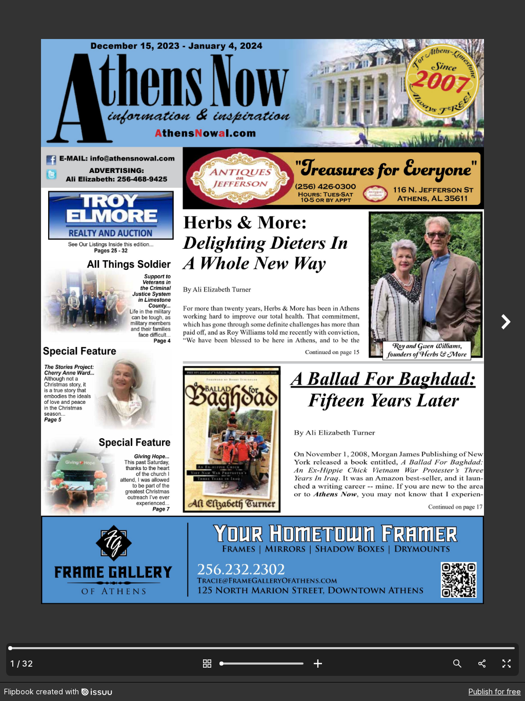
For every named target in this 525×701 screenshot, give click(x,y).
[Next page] (504, 341)
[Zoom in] (318, 663)
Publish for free (495, 691)
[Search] (457, 663)
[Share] (482, 663)
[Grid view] (207, 663)
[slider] (262, 663)
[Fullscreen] (506, 663)
